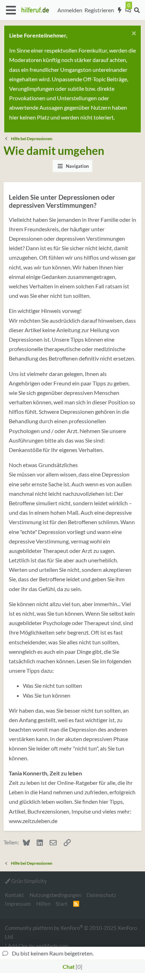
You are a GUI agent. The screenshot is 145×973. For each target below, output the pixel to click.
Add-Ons (18, 946)
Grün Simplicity (28, 881)
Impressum (18, 903)
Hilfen (43, 903)
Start (62, 903)
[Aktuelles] (120, 10)
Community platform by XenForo (71, 932)
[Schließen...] (133, 34)
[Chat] (128, 10)
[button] (11, 10)
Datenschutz (101, 895)
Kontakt (14, 895)
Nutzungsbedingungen (55, 895)
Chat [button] (72, 966)
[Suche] (136, 10)
